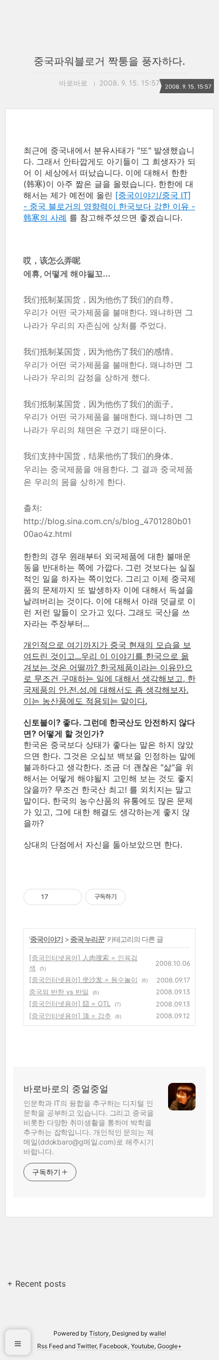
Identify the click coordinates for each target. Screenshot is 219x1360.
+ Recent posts (36, 1284)
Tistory (99, 1333)
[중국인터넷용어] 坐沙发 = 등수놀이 (83, 979)
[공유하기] (57, 897)
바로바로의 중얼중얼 (65, 1088)
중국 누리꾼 (87, 939)
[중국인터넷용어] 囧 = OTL (70, 1003)
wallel (157, 1333)
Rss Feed (50, 1346)
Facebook (113, 1346)
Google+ (169, 1346)
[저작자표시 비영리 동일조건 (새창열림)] (139, 897)
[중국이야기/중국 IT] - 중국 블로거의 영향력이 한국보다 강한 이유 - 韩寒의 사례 (109, 206)
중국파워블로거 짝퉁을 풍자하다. (109, 61)
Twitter (86, 1346)
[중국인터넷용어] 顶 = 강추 (70, 1016)
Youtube (142, 1346)
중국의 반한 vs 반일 (59, 992)
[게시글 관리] (70, 897)
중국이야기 (46, 939)
